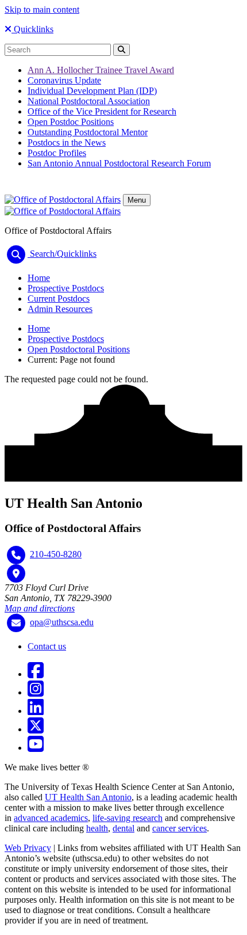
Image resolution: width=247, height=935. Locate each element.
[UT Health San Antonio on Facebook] (36, 674)
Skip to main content (42, 9)
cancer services (179, 828)
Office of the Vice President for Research (102, 111)
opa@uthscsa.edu (62, 622)
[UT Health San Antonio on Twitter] (36, 729)
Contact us (47, 646)
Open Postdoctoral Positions (79, 349)
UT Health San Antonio (88, 797)
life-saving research (127, 818)
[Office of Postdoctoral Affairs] (63, 199)
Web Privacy (28, 848)
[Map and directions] (16, 573)
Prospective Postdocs (66, 288)
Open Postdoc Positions (71, 122)
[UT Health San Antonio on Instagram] (36, 692)
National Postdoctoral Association (89, 101)
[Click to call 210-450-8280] (16, 555)
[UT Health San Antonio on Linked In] (36, 711)
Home (39, 278)
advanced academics (51, 818)
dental (123, 828)
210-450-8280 (56, 554)
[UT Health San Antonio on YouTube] (36, 747)
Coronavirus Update (64, 80)
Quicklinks (32, 29)
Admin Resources (60, 309)
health (97, 828)
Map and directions (40, 608)
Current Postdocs (59, 298)
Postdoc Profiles (57, 153)
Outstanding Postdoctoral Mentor (88, 132)
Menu (137, 200)
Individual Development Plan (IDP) (92, 91)
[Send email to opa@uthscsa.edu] (16, 623)
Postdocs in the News (67, 142)
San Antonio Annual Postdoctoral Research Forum (119, 163)
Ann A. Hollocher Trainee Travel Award (101, 70)
